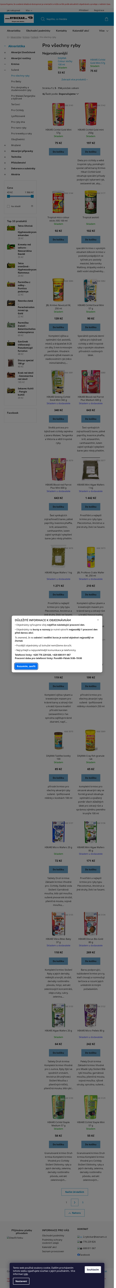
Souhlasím (93, 1269)
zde (26, 1274)
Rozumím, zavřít (26, 666)
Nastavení (21, 1281)
